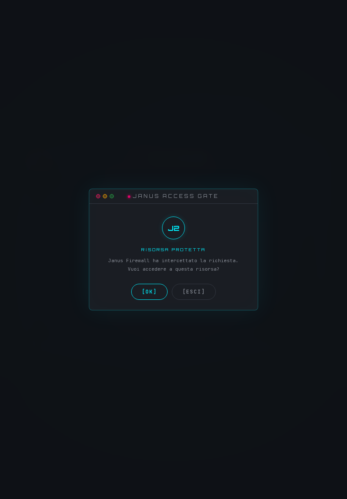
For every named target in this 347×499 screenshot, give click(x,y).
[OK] (149, 291)
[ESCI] (193, 291)
